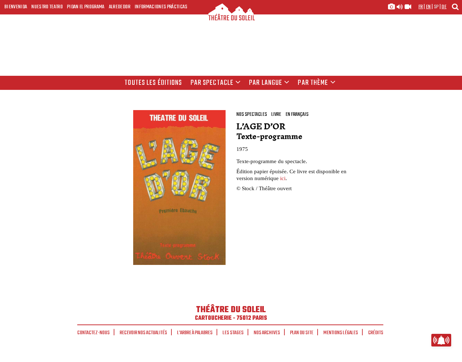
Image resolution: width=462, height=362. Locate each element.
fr (420, 7)
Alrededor (119, 7)
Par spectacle (212, 83)
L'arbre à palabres (195, 332)
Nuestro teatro (47, 7)
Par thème (313, 83)
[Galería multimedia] (399, 6)
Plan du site (301, 332)
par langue (265, 83)
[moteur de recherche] (455, 6)
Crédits (375, 332)
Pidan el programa (86, 7)
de (443, 7)
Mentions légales (340, 332)
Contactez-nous (93, 332)
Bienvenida (15, 7)
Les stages (233, 332)
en (428, 7)
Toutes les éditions (153, 83)
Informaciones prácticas (161, 7)
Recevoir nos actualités (143, 332)
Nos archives (267, 332)
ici (283, 178)
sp (436, 7)
